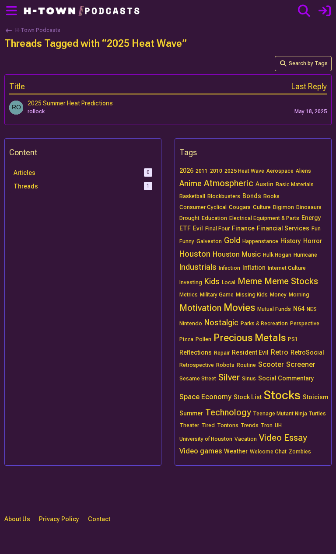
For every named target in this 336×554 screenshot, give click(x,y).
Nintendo (190, 324)
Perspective (304, 324)
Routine (246, 365)
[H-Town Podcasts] (82, 11)
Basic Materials (295, 184)
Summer (191, 413)
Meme (250, 281)
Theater (189, 425)
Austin (264, 184)
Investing (190, 282)
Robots (225, 365)
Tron (267, 425)
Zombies (300, 452)
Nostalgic (221, 322)
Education (214, 218)
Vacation (245, 439)
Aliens (303, 171)
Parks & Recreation (264, 324)
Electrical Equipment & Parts (264, 218)
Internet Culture (287, 268)
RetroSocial (307, 352)
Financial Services (283, 228)
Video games (200, 451)
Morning (299, 295)
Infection (229, 268)
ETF (185, 228)
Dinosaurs (309, 207)
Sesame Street (197, 379)
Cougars (240, 207)
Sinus (249, 379)
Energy (311, 217)
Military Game (217, 295)
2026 (186, 170)
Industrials (198, 267)
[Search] (304, 11)
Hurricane (305, 255)
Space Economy (205, 397)
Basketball (192, 196)
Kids (212, 281)
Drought (189, 218)
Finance (243, 228)
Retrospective (196, 365)
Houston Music (237, 254)
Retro (279, 352)
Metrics (188, 295)
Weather (236, 451)
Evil (198, 228)
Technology (228, 412)
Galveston (209, 241)
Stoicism (315, 397)
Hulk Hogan (277, 255)
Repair (222, 353)
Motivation (200, 308)
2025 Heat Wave (244, 171)
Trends (250, 425)
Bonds (251, 195)
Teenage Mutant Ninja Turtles (289, 414)
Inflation (254, 267)
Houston (194, 253)
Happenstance (260, 241)
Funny (186, 241)
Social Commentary (286, 378)
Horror (312, 240)
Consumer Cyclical (203, 207)
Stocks (282, 395)
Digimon (283, 207)
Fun (316, 229)
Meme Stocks (291, 281)
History (290, 240)
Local (228, 282)
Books (271, 196)
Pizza (186, 339)
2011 (202, 171)
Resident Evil (250, 352)
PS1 (293, 339)
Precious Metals (250, 338)
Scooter (271, 364)
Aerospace (280, 171)
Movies (239, 308)
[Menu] (10, 11)
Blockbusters (223, 196)
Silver (229, 377)
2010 (216, 171)
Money (278, 295)
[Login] (324, 11)
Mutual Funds (274, 309)
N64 (298, 308)
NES (312, 309)
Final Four (217, 229)
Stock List (248, 397)
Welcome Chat (268, 452)
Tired (208, 425)
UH (278, 425)
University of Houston (205, 439)
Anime (190, 183)
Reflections (195, 352)
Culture (262, 207)
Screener (300, 364)
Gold (232, 240)
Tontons (227, 425)
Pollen (203, 339)
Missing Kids (252, 295)
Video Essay (283, 437)
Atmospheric (228, 183)
